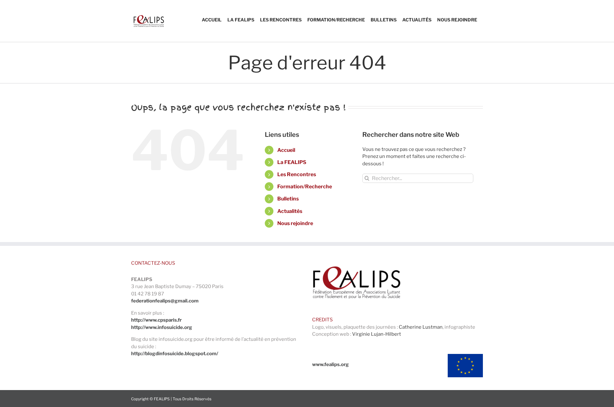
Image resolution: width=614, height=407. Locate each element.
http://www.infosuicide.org (161, 327)
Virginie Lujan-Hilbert (376, 334)
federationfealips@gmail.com (165, 301)
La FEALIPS (291, 162)
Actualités (289, 211)
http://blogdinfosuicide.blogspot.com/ (174, 353)
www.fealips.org (330, 364)
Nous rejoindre (295, 223)
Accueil (286, 150)
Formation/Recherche (304, 187)
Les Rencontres (296, 174)
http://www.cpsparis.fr (156, 320)
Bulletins (288, 199)
